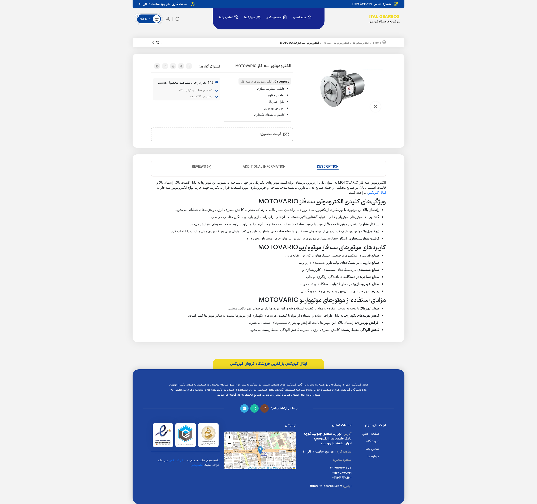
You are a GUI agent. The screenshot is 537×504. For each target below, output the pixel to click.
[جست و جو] (177, 19)
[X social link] (181, 66)
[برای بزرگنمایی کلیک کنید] (375, 106)
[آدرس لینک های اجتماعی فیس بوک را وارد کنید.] (189, 66)
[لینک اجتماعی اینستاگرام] (264, 408)
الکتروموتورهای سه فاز (335, 43)
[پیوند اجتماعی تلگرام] (157, 66)
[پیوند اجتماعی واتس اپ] (254, 408)
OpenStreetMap (269, 467)
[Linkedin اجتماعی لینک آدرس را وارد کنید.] (165, 66)
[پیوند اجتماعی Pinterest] (173, 66)
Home (377, 43)
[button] (260, 450)
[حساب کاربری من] (167, 19)
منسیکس (196, 465)
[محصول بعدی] (153, 43)
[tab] (328, 167)
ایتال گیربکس (376, 192)
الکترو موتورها (360, 43)
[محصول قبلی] (161, 43)
